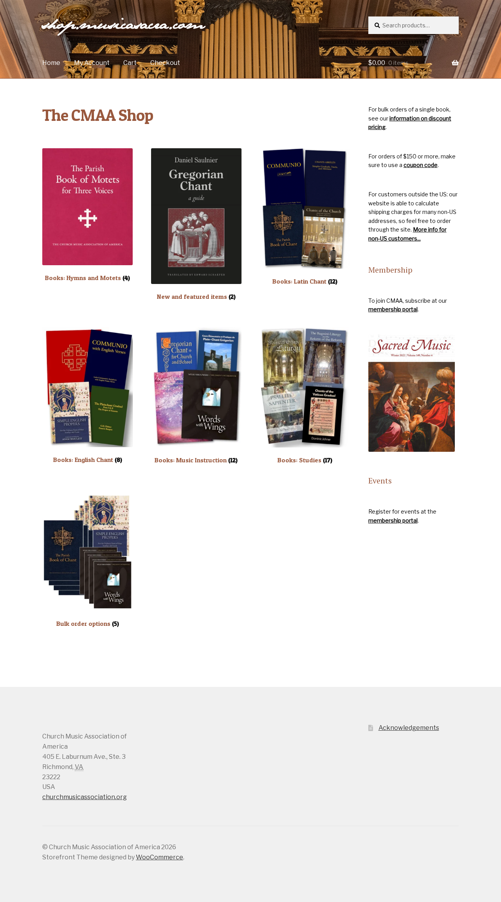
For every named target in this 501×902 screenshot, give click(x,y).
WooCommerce (159, 857)
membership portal (393, 309)
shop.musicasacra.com (123, 26)
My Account (92, 62)
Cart (130, 62)
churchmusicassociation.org (84, 797)
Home (51, 62)
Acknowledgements (408, 727)
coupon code (421, 165)
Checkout (165, 62)
